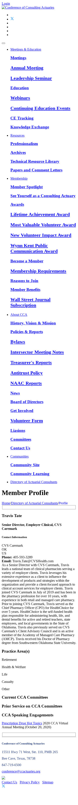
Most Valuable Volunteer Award (43, 224)
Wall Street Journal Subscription (30, 302)
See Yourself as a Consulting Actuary (43, 195)
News (15, 393)
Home (6, 503)
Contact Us (20, 448)
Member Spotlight (26, 187)
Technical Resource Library (34, 161)
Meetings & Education (25, 49)
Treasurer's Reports (31, 362)
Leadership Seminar (31, 78)
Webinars (20, 98)
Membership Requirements (38, 271)
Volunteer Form (26, 420)
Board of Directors (26, 401)
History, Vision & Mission (33, 323)
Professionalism (24, 143)
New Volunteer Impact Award (40, 235)
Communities (19, 456)
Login (6, 3)
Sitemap (47, 782)
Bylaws (17, 341)
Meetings (18, 58)
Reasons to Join (24, 280)
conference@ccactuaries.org (21, 771)
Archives (18, 152)
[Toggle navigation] (3, 43)
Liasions (17, 430)
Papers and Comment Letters (36, 170)
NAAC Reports (26, 383)
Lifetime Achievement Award (40, 214)
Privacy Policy (30, 782)
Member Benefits (25, 289)
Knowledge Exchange (29, 127)
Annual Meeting (26, 67)
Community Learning (29, 473)
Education (19, 88)
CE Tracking (22, 118)
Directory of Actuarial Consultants (33, 482)
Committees (20, 439)
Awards (17, 204)
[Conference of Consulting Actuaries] (28, 7)
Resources (17, 135)
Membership (19, 178)
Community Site (24, 465)
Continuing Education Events (40, 108)
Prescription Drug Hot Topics (22, 723)
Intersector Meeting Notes (37, 352)
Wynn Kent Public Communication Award (34, 248)
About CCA (18, 314)
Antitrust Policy (26, 372)
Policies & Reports (26, 331)
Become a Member (26, 261)
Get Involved (21, 410)
